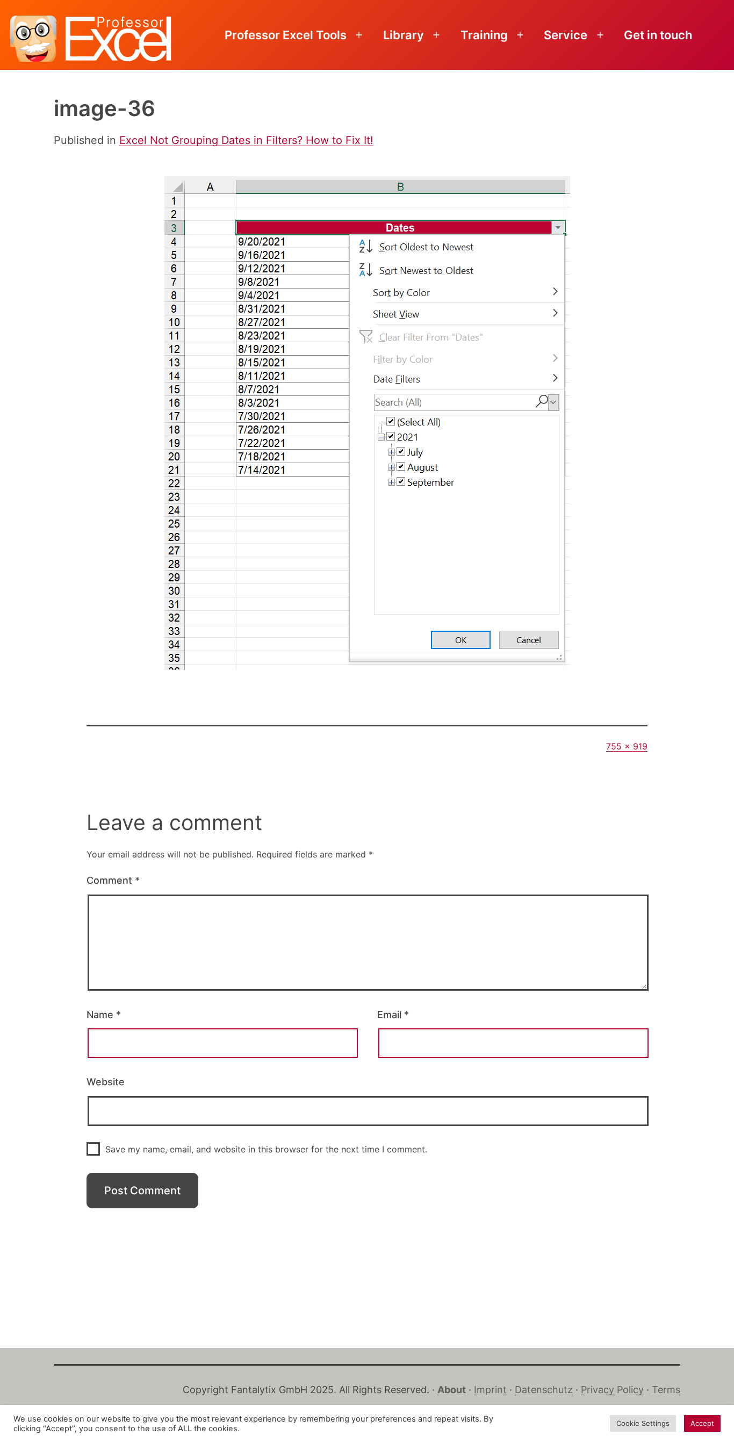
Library (403, 35)
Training (484, 35)
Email (393, 1014)
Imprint (490, 1389)
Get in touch (658, 35)
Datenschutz (544, 1389)
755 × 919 (626, 746)
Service (565, 35)
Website (106, 1081)
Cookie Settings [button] (643, 1423)
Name (104, 1014)
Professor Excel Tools (286, 35)
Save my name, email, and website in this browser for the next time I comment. (266, 1149)
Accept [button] (702, 1423)
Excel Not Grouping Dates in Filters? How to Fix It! (246, 140)
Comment (113, 880)
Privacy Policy (612, 1389)
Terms (666, 1389)
